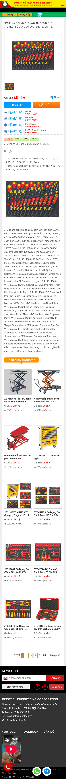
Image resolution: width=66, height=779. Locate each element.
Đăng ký (9, 14)
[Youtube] (45, 687)
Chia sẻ (57, 97)
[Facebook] (37, 687)
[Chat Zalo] (46, 771)
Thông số (9, 138)
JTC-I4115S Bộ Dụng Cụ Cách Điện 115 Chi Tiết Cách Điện (47, 515)
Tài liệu (25, 138)
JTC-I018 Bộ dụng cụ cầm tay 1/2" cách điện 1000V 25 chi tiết (47, 629)
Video (17, 138)
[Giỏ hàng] (39, 14)
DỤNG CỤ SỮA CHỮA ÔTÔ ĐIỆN (33, 23)
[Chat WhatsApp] (36, 771)
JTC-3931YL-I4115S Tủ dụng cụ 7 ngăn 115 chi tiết (16, 515)
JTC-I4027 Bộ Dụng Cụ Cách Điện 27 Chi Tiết (29, 27)
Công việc (57, 687)
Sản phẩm (9, 23)
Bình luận (34, 138)
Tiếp (45, 655)
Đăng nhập (25, 14)
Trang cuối (55, 655)
